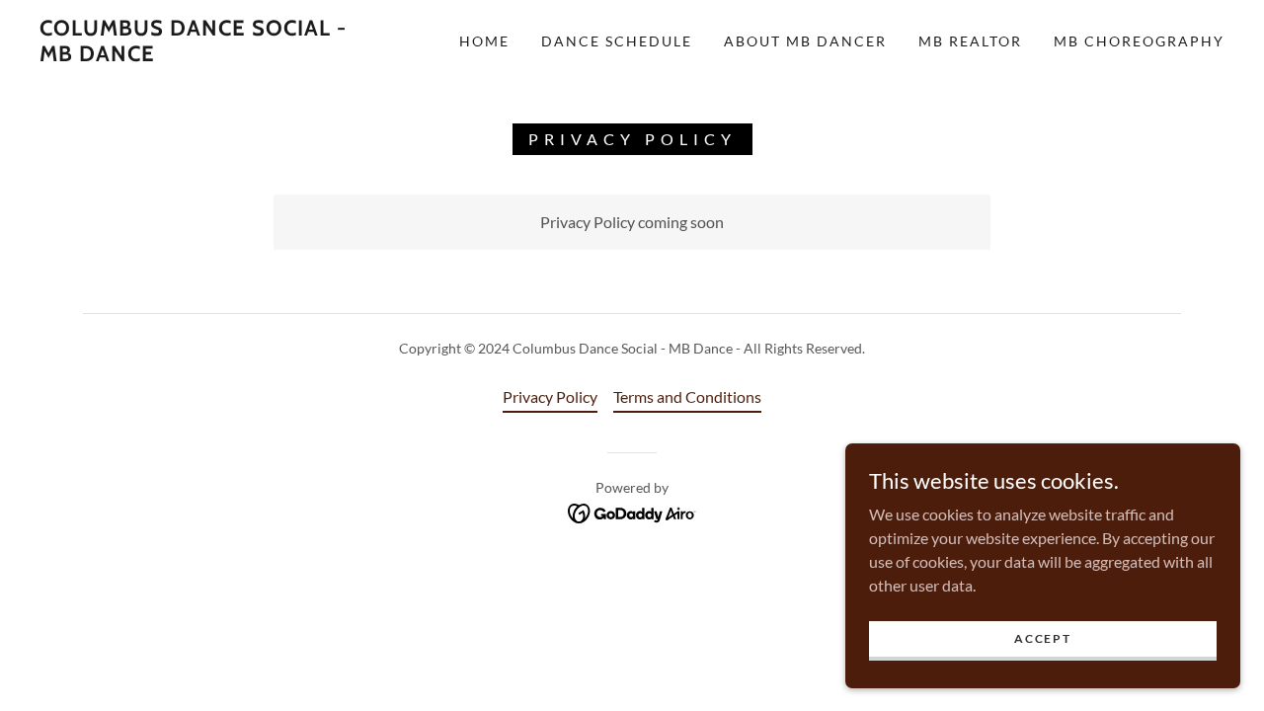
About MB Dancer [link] (805, 41)
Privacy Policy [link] (550, 396)
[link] (201, 54)
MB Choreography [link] (1139, 41)
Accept (1042, 638)
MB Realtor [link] (970, 41)
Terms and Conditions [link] (687, 396)
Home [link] (484, 41)
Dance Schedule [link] (616, 41)
